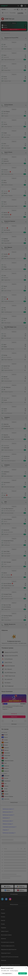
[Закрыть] (26, 968)
